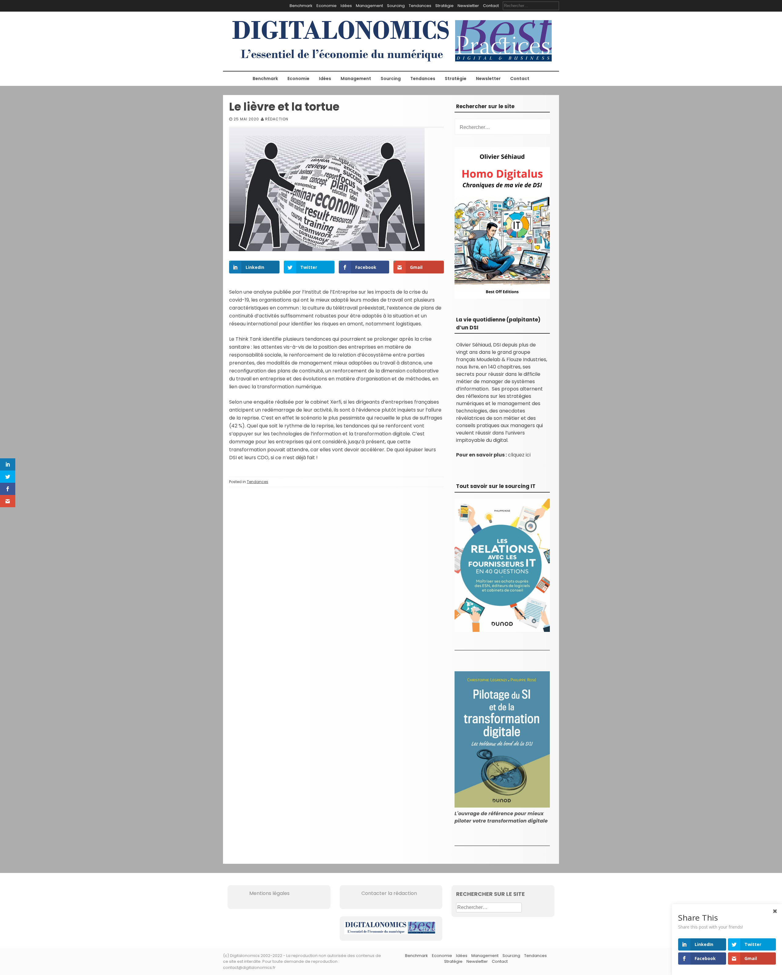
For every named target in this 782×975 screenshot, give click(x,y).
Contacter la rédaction (380, 893)
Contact (491, 6)
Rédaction (276, 119)
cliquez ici (519, 454)
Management (369, 6)
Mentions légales (261, 893)
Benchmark (301, 6)
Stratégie (444, 6)
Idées (346, 6)
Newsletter (468, 6)
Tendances (420, 6)
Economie (326, 6)
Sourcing (396, 6)
